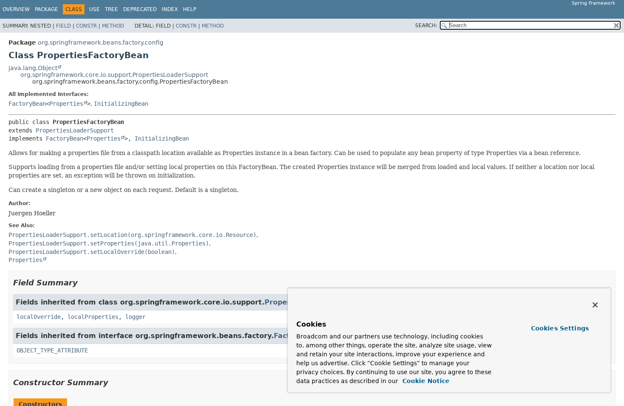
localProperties (92, 316)
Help (189, 9)
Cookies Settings (560, 328)
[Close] (595, 305)
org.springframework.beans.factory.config (100, 42)
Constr (86, 26)
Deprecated (140, 9)
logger (135, 316)
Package (46, 9)
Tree (111, 9)
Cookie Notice (425, 381)
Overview (16, 9)
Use (94, 9)
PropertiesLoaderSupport (75, 130)
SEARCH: (426, 25)
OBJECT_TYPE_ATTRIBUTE (52, 350)
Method (113, 26)
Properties (66, 103)
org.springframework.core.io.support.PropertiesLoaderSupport (114, 74)
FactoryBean (27, 103)
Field (63, 26)
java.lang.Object (32, 68)
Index (170, 9)
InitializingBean (121, 103)
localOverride (39, 316)
